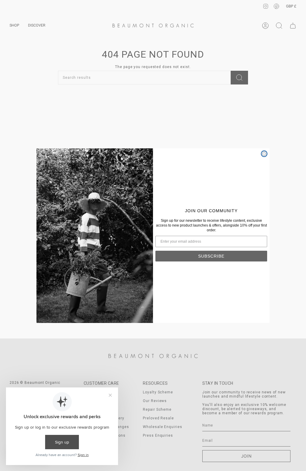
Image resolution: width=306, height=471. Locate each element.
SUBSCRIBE (211, 256)
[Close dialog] (264, 154)
